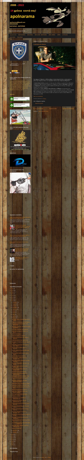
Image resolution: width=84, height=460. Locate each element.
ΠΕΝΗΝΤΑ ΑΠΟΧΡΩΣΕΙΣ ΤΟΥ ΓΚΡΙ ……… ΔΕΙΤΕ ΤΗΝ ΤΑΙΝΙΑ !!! (21, 381)
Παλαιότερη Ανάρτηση (68, 108)
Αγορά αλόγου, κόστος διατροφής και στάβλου (21, 383)
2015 (12, 300)
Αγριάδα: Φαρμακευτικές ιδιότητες (18, 355)
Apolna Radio (12, 37)
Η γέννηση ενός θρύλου (40, 44)
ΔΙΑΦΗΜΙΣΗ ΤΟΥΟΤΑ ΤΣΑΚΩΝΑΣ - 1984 (20, 376)
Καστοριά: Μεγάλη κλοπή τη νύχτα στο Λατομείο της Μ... (19, 369)
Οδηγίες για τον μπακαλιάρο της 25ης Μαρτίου (21, 322)
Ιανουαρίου (14, 432)
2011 (12, 439)
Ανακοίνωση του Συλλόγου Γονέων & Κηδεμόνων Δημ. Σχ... (19, 401)
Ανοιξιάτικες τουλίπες (16, 395)
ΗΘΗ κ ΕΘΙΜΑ (52, 34)
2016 (12, 299)
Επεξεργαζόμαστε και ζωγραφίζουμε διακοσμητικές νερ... (19, 398)
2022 (12, 288)
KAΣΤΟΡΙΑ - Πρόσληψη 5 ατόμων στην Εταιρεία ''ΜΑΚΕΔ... (19, 392)
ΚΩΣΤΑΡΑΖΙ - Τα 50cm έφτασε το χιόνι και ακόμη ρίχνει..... (21, 258)
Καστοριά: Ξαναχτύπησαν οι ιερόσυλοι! (19, 389)
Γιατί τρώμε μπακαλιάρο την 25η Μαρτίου (20, 329)
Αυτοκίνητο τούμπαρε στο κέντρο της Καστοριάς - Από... (19, 412)
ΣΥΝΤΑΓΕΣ (65, 34)
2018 (12, 295)
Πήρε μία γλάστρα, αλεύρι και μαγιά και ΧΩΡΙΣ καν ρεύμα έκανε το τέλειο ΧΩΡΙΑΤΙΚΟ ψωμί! (20, 236)
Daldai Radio (20, 37)
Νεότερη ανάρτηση (38, 108)
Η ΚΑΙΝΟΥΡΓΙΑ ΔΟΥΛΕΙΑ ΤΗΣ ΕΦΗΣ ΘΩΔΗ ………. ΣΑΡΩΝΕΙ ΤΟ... (21, 423)
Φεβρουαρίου (14, 430)
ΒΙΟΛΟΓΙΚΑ (30, 34)
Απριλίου (14, 316)
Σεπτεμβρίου (14, 307)
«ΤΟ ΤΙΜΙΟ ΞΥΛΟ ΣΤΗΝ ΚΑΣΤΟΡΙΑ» (19, 394)
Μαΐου (13, 314)
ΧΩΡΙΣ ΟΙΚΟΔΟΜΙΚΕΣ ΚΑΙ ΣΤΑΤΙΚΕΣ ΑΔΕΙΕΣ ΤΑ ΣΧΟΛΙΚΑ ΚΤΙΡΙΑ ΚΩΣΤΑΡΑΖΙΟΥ (20, 218)
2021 (12, 290)
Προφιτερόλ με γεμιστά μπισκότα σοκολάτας (20, 385)
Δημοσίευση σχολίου (39, 103)
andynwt (42, 457)
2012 (12, 437)
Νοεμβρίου (14, 304)
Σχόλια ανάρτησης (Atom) (43, 111)
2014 (12, 434)
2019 (12, 293)
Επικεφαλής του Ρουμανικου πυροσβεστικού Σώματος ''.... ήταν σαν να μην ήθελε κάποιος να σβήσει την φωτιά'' (22, 227)
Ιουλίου (13, 310)
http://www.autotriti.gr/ (38, 96)
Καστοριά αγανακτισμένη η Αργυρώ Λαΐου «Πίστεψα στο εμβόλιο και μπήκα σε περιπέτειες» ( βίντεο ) (22, 249)
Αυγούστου (14, 309)
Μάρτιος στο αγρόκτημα (16, 428)
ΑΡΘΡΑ (58, 34)
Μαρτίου (14, 317)
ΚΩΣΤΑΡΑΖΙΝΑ (21, 34)
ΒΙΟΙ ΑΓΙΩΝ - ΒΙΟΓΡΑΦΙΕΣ (41, 34)
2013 (12, 436)
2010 (12, 441)
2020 (12, 292)
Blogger (49, 457)
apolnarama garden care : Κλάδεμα (18, 335)
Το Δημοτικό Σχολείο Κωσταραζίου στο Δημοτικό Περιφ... (19, 374)
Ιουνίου (13, 312)
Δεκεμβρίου (14, 302)
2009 (12, 443)
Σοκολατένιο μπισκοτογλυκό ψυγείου (19, 371)
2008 (12, 444)
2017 (12, 297)
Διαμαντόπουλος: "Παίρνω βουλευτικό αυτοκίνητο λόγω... (19, 358)
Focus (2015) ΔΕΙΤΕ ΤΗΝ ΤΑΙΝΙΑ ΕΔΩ (20, 340)
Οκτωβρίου (14, 305)
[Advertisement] (20, 203)
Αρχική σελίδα (13, 34)
